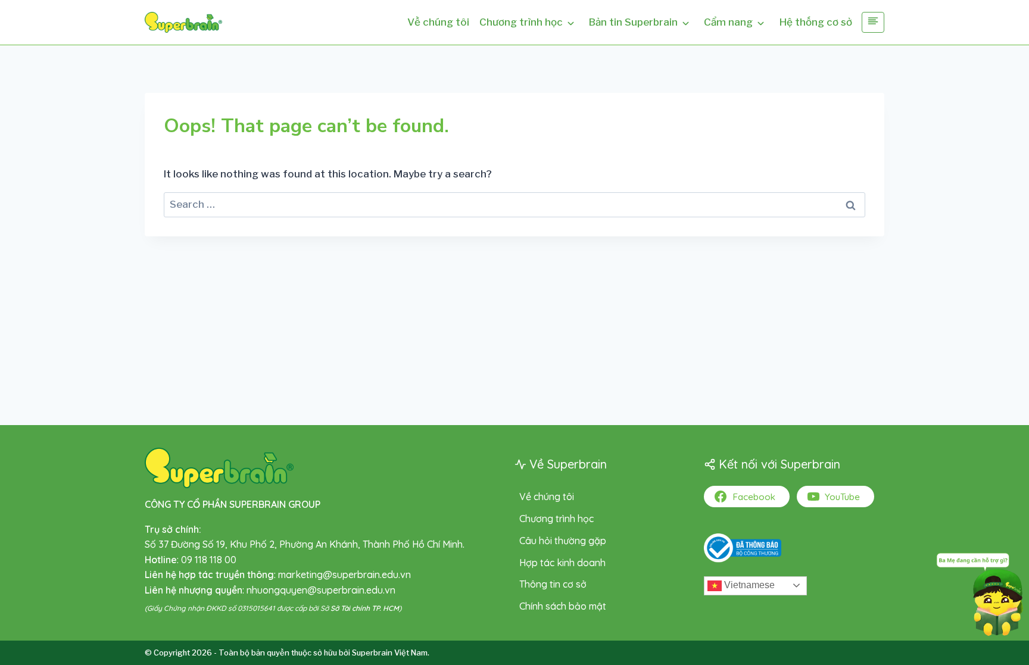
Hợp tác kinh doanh (562, 563)
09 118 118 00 (208, 560)
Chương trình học (521, 22)
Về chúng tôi (438, 22)
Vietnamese (748, 585)
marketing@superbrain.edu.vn (344, 574)
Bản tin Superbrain (633, 22)
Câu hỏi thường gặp (562, 541)
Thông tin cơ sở (553, 584)
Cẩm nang (728, 22)
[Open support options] (980, 592)
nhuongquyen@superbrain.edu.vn (321, 590)
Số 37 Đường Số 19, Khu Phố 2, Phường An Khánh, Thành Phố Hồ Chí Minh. (304, 544)
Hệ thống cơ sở (815, 22)
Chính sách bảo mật (562, 606)
